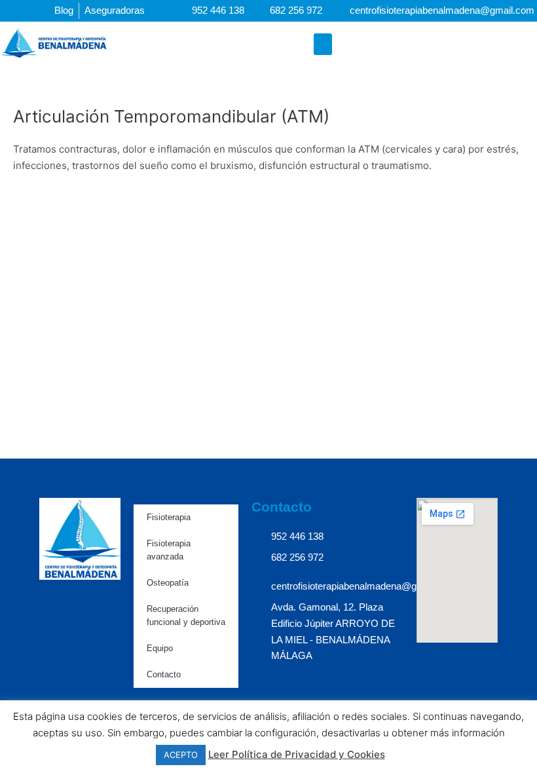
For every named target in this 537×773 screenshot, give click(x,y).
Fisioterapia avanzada (169, 549)
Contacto (164, 674)
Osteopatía (168, 583)
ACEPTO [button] (181, 754)
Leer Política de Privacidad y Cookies (296, 754)
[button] (323, 44)
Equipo (160, 648)
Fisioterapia (169, 517)
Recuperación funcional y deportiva (186, 615)
